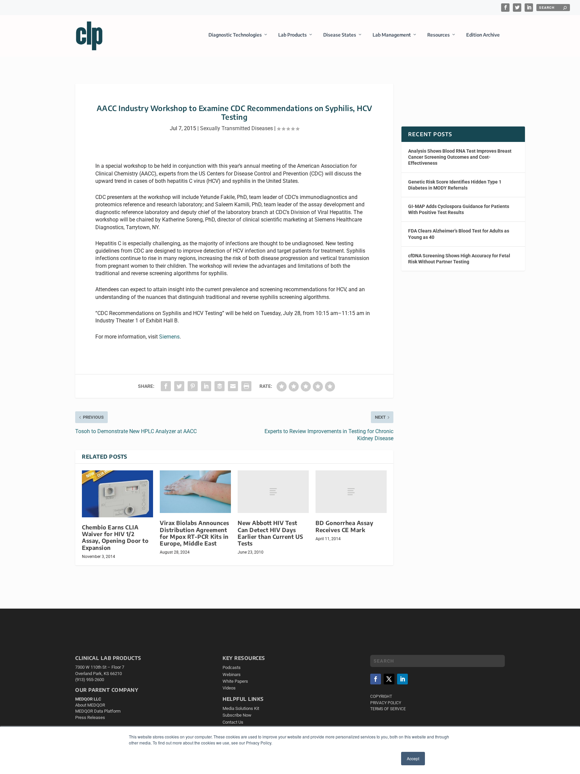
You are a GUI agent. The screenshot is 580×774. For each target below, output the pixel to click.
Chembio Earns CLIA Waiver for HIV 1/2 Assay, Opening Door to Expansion (115, 537)
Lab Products (292, 35)
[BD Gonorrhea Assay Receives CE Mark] (351, 491)
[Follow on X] (389, 679)
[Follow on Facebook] (375, 679)
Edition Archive (483, 35)
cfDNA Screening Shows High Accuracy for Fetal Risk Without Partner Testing (459, 258)
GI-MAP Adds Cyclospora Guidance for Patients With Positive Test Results (458, 209)
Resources (438, 35)
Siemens (169, 336)
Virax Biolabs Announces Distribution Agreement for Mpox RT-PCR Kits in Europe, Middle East (194, 533)
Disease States (339, 35)
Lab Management (392, 35)
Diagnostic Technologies (235, 35)
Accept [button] (413, 758)
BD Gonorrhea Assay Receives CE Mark (344, 526)
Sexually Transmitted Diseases (236, 128)
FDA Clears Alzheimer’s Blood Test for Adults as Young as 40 (458, 234)
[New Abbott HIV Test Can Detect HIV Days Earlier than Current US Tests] (273, 491)
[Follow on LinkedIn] (402, 679)
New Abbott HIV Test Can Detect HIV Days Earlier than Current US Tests (270, 533)
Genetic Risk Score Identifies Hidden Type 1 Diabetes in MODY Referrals (454, 185)
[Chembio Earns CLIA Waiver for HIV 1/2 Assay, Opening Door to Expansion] (117, 493)
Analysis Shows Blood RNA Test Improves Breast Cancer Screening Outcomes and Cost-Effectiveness (460, 157)
